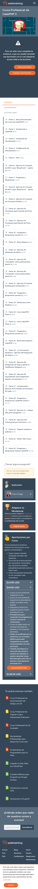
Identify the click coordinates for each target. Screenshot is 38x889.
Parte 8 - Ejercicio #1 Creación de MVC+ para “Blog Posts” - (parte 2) (19, 189)
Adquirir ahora (19, 526)
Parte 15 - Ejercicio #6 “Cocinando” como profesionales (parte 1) (17, 261)
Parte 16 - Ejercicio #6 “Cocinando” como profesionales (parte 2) (17, 273)
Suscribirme (27, 827)
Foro (4, 853)
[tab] (19, 582)
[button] (7, 879)
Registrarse (30, 856)
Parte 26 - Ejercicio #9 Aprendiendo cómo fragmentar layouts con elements (17, 376)
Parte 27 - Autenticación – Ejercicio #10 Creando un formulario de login (19, 388)
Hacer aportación (24, 67)
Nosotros (17, 853)
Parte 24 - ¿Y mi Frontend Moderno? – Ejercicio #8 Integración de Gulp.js (18, 352)
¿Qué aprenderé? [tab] (10, 107)
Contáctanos (19, 856)
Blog (16, 850)
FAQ (3, 856)
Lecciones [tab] (8, 102)
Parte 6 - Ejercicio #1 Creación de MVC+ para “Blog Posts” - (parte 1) (19, 168)
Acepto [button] (11, 885)
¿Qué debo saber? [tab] (10, 112)
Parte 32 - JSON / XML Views (20, 439)
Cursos (4, 850)
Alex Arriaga (17, 494)
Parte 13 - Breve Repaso (18, 242)
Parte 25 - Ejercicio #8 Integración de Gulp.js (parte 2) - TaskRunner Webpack (18, 364)
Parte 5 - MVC (14, 158)
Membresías (31, 860)
